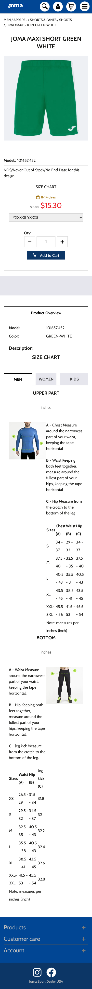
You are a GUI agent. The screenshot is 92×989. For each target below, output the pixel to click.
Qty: (27, 233)
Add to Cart (49, 255)
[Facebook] (52, 976)
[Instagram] (39, 976)
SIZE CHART (46, 187)
